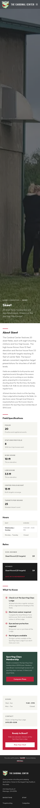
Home (5, 300)
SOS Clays (20, 761)
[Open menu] (36, 4)
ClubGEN (22, 758)
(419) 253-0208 (11, 722)
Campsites (26, 803)
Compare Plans (20, 679)
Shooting (14, 300)
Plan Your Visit (20, 745)
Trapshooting (7, 803)
